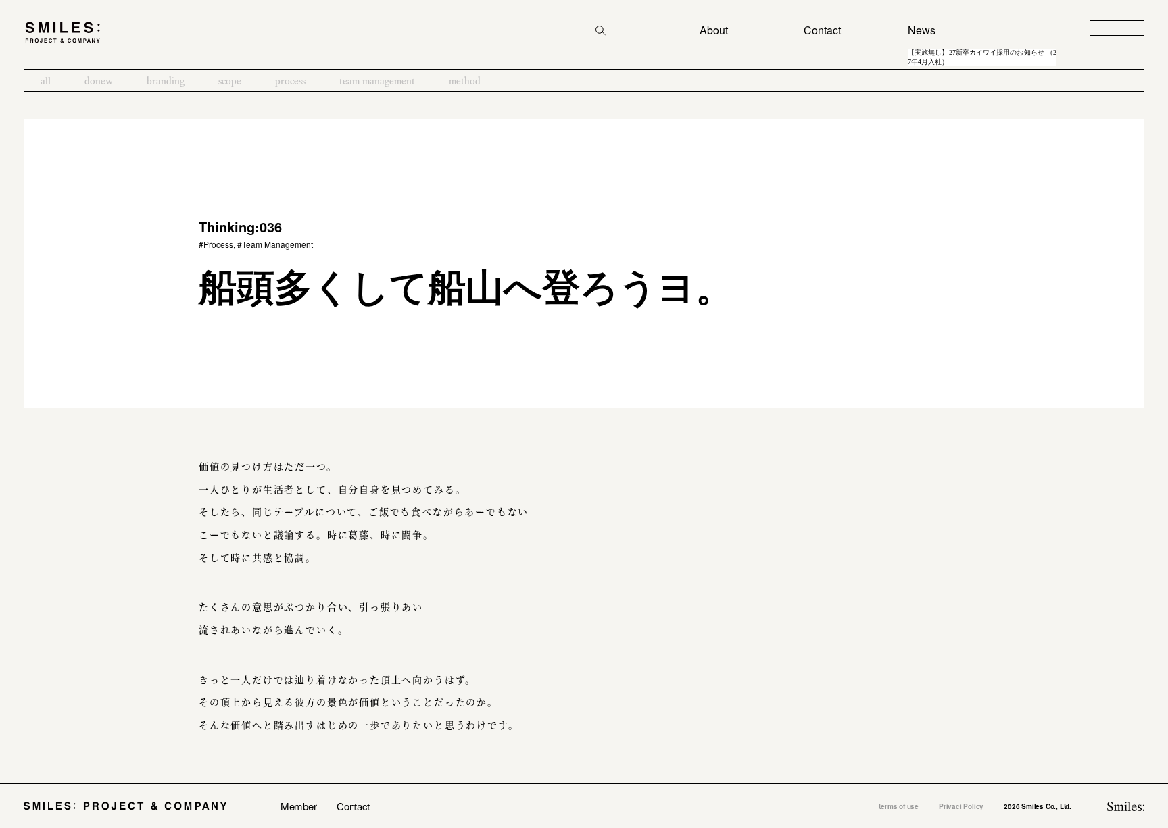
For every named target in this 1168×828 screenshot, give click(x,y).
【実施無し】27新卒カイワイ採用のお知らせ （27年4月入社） (982, 57)
